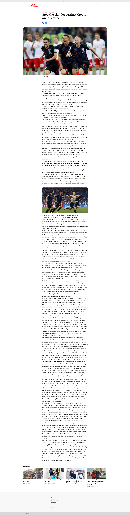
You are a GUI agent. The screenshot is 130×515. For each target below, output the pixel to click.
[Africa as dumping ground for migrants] (54, 473)
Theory (52, 4)
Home (43, 4)
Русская (71, 1)
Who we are (71, 4)
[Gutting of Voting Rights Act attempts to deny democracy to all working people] (75, 473)
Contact (91, 4)
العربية (67, 1)
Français (63, 1)
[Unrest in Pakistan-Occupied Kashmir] (33, 473)
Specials (86, 4)
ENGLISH (58, 1)
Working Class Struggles (62, 4)
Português (52, 1)
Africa (45, 483)
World (47, 4)
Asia (24, 483)
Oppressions (79, 4)
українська (77, 1)
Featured (88, 486)
